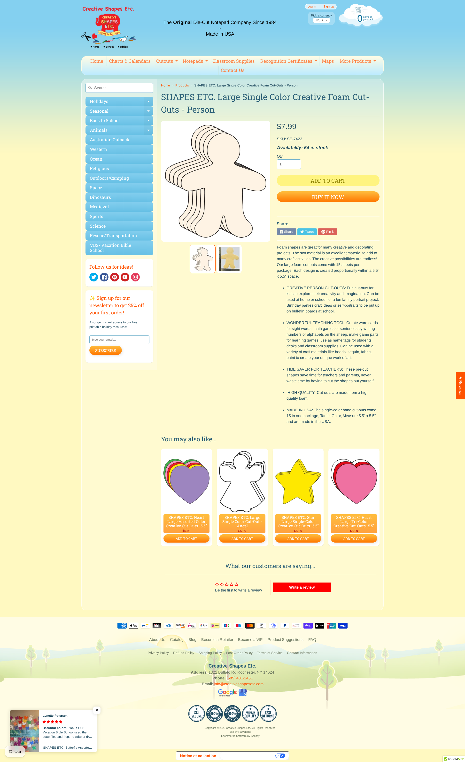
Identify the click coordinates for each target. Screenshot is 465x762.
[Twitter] (93, 277)
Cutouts (167, 62)
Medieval (99, 207)
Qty (280, 156)
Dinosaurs (100, 197)
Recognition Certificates (289, 62)
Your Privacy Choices (248, 755)
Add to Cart (186, 538)
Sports (96, 216)
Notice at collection (198, 755)
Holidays (121, 102)
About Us (157, 640)
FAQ (312, 640)
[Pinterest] (114, 277)
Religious (99, 168)
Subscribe (105, 350)
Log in (312, 6)
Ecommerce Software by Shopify (240, 735)
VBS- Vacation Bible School (110, 247)
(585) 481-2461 (239, 678)
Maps (328, 61)
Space (96, 187)
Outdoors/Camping (109, 178)
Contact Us (232, 70)
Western (98, 149)
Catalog (177, 640)
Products (182, 85)
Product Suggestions (285, 640)
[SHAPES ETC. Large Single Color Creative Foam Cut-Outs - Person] (203, 259)
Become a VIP (250, 640)
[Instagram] (135, 277)
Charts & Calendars (129, 61)
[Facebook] (104, 277)
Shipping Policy (210, 653)
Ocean (96, 159)
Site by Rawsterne (240, 731)
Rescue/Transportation (113, 235)
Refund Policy (183, 653)
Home (96, 61)
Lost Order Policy (239, 653)
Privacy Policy (158, 653)
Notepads (196, 62)
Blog (192, 640)
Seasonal (121, 112)
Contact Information (302, 653)
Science (98, 226)
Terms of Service (270, 653)
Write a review (302, 587)
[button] (97, 710)
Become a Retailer (217, 640)
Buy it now (328, 197)
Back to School (121, 121)
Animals (121, 131)
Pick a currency (321, 15)
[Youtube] (125, 277)
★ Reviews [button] (460, 385)
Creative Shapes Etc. (238, 727)
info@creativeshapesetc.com (239, 684)
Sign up (328, 6)
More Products (358, 62)
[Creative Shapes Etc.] (108, 28)
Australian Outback (109, 139)
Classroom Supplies (233, 61)
